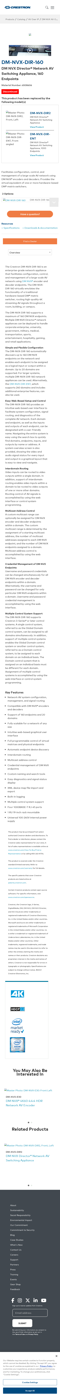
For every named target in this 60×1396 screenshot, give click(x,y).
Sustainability (17, 1210)
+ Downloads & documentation (40, 227)
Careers (14, 1254)
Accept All (30, 1390)
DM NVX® (27, 281)
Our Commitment (19, 1225)
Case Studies (16, 1240)
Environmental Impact (21, 1220)
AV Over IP (33, 19)
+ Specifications (10, 227)
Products (10, 19)
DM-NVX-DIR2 (40, 113)
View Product (37, 127)
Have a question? (30, 214)
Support (14, 1259)
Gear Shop (15, 1284)
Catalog (21, 19)
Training (14, 1274)
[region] (30, 1374)
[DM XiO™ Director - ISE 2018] (30, 50)
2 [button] (31, 1122)
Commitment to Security (22, 1230)
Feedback (15, 1289)
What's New (16, 1245)
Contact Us (15, 1250)
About (13, 1205)
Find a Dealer (30, 241)
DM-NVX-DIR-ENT (20, 383)
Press (13, 1269)
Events (13, 1279)
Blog (12, 1235)
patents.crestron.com (17, 882)
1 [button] (28, 1122)
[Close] (56, 1356)
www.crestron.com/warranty (20, 868)
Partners (14, 1264)
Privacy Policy (46, 1366)
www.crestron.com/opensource (21, 897)
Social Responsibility (20, 1215)
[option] (30, 50)
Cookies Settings (30, 1382)
